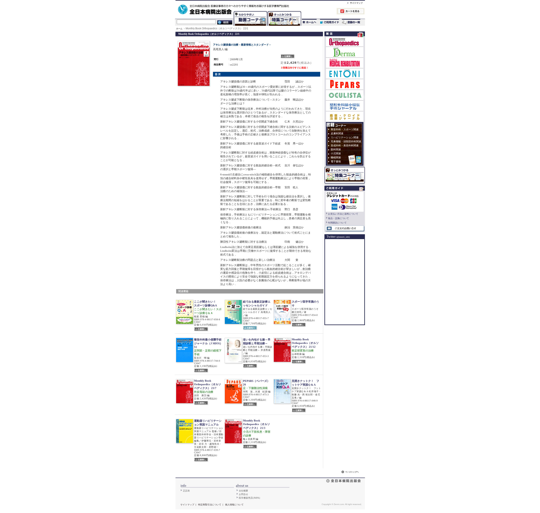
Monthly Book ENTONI (344, 73)
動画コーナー (249, 12)
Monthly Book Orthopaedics (344, 42)
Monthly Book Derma (344, 52)
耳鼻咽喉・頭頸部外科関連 (346, 141)
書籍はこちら (351, 22)
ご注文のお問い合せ (344, 228)
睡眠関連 (336, 157)
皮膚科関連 (337, 133)
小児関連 (336, 153)
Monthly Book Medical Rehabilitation (344, 62)
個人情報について (234, 504)
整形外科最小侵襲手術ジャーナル (344, 105)
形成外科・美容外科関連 (345, 145)
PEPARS (344, 84)
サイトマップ (350, 2)
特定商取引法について (209, 504)
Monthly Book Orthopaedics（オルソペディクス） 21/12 (305, 343)
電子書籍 (336, 161)
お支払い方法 (344, 201)
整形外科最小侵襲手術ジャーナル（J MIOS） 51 (208, 343)
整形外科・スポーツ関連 (345, 129)
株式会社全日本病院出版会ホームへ (255, 2)
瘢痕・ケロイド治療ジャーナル (344, 116)
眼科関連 (336, 149)
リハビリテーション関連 (345, 137)
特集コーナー (284, 12)
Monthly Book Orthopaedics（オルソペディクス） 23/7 (207, 384)
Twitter (338, 236)
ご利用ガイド (327, 22)
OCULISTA (344, 95)
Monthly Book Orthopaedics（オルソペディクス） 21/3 (256, 424)
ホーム (179, 28)
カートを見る (332, 12)
